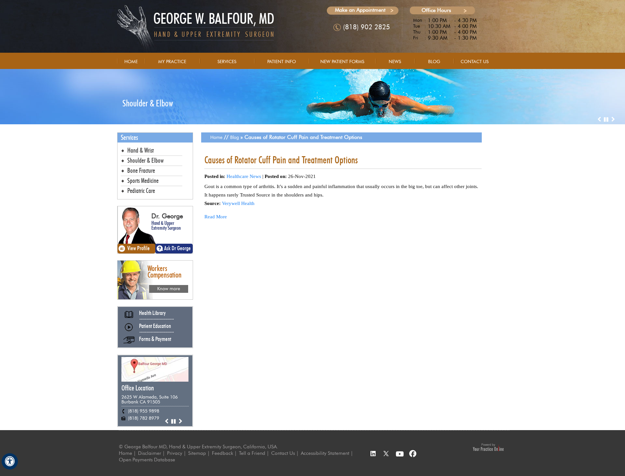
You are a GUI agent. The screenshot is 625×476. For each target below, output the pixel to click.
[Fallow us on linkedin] (372, 454)
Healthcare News (244, 176)
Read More (215, 216)
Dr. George (167, 216)
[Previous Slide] (599, 119)
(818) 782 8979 (143, 418)
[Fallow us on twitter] (386, 454)
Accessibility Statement (325, 453)
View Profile (138, 249)
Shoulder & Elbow (147, 103)
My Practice (172, 61)
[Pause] (606, 119)
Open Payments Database (147, 460)
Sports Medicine (143, 181)
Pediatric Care (141, 191)
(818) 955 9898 (143, 411)
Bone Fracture (141, 171)
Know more (168, 289)
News (395, 61)
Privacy (174, 453)
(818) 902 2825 (366, 27)
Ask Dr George (177, 249)
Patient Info (281, 61)
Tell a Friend (252, 453)
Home (131, 61)
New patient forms (342, 61)
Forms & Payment (155, 339)
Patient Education (155, 326)
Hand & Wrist (140, 150)
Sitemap (197, 453)
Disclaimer (149, 453)
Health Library (152, 313)
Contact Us (475, 61)
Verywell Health (238, 203)
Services (226, 61)
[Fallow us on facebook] (413, 454)
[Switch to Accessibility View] (10, 461)
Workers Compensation (164, 272)
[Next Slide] (613, 119)
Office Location (137, 388)
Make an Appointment (360, 10)
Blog (434, 61)
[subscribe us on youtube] (400, 454)
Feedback (222, 453)
